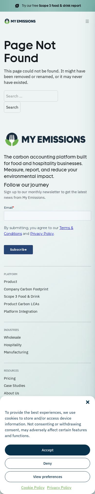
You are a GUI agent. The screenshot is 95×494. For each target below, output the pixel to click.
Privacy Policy (59, 487)
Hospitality (12, 345)
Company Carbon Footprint (26, 289)
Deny (47, 463)
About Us (11, 393)
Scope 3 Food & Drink (22, 296)
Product (10, 281)
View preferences (47, 476)
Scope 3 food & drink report (60, 6)
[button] (87, 402)
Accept (47, 450)
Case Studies (14, 385)
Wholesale (12, 337)
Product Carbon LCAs (21, 304)
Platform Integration (21, 311)
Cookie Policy (33, 487)
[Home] (20, 21)
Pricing (10, 378)
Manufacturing (16, 352)
